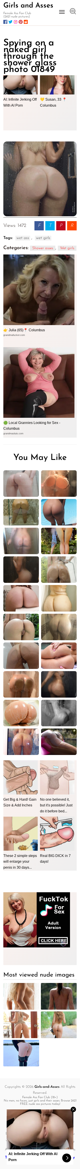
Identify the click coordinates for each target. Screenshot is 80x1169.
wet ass (22, 238)
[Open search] (73, 12)
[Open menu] (62, 12)
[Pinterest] (21, 22)
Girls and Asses (28, 5)
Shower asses (42, 248)
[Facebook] (5, 22)
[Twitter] (10, 22)
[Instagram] (16, 22)
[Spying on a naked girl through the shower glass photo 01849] (40, 179)
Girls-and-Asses (47, 1087)
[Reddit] (26, 22)
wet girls (43, 238)
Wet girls (67, 248)
